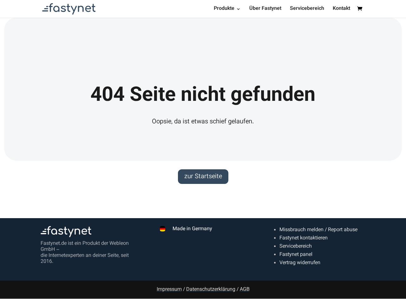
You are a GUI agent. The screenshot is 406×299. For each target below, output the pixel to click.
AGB (245, 290)
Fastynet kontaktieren (303, 238)
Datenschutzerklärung (210, 290)
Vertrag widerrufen (299, 263)
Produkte (224, 10)
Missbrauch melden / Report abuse (318, 230)
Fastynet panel (295, 255)
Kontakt (341, 10)
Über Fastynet (265, 10)
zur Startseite (203, 177)
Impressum (169, 290)
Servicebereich (307, 10)
